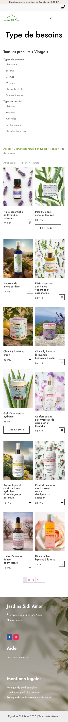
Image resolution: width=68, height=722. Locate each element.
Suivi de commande (18, 657)
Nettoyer (10, 106)
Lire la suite (48, 228)
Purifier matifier (14, 125)
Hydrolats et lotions (16, 89)
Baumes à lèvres (14, 95)
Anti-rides (11, 118)
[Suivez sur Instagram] (16, 637)
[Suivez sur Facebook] (9, 637)
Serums (10, 70)
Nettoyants (11, 64)
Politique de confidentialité (22, 687)
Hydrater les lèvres (16, 131)
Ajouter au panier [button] (30, 222)
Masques (10, 83)
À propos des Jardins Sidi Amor (24, 615)
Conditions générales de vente (23, 692)
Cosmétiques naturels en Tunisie (30, 149)
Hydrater (10, 112)
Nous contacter (15, 620)
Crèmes (10, 77)
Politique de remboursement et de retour (29, 697)
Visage (53, 149)
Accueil (7, 149)
